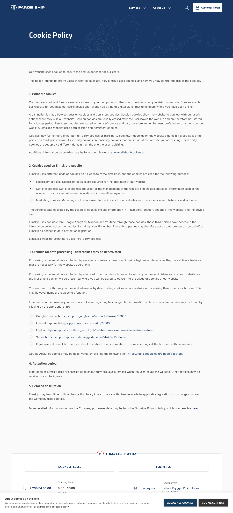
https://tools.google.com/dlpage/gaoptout (155, 353)
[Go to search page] (186, 7)
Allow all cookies (180, 503)
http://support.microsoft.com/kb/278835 (84, 323)
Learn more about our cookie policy (51, 506)
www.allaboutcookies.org (130, 152)
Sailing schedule (69, 467)
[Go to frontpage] (28, 7)
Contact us (163, 467)
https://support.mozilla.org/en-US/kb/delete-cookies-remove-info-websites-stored (100, 330)
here (195, 408)
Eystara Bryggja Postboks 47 (180, 488)
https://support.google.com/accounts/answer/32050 (92, 316)
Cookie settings (213, 503)
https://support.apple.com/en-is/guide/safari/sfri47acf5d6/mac (86, 337)
